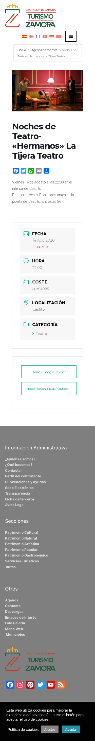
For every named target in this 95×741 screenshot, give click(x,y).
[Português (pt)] (45, 36)
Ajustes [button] (49, 729)
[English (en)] (31, 36)
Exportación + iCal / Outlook (48, 389)
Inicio (22, 50)
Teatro (41, 333)
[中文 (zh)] (58, 36)
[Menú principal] (71, 36)
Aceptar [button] (71, 729)
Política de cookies (23, 730)
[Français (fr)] (38, 36)
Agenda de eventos (44, 50)
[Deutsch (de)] (51, 36)
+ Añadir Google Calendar (49, 372)
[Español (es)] (24, 36)
